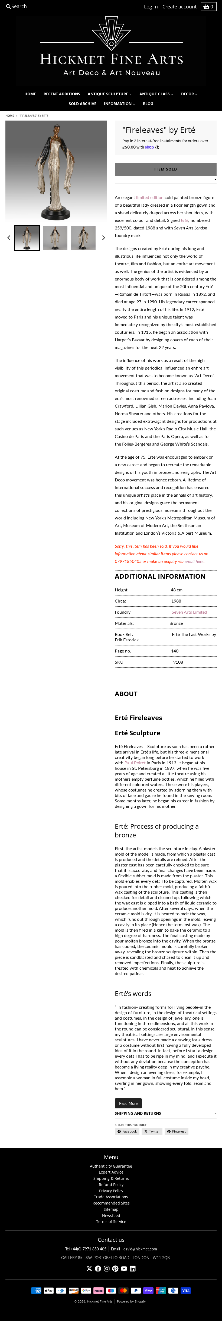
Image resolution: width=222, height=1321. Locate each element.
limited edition (150, 197)
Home (9, 116)
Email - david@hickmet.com (134, 1249)
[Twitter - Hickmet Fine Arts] (89, 1268)
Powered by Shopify (131, 1301)
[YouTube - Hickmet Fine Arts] (124, 1268)
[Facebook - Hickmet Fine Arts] (98, 1268)
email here (194, 561)
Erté (184, 220)
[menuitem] (30, 94)
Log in (151, 6)
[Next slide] (103, 237)
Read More (128, 1103)
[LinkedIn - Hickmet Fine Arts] (132, 1268)
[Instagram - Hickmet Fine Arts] (106, 1268)
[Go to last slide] (9, 237)
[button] (27, 238)
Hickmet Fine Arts (99, 1301)
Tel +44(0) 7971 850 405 (85, 1249)
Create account (179, 6)
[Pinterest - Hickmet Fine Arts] (115, 1268)
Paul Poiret (135, 762)
